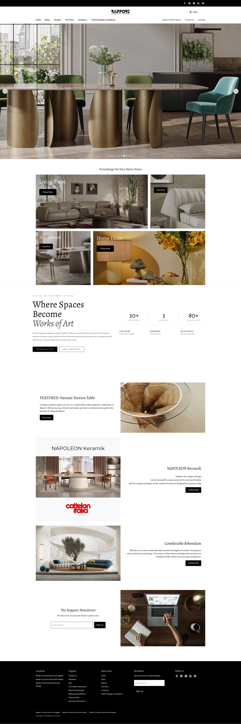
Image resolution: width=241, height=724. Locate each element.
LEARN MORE (193, 490)
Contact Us (189, 19)
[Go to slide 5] (119, 155)
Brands (57, 19)
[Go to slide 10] (132, 156)
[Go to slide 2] (111, 155)
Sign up (99, 624)
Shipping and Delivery (77, 694)
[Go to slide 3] (114, 155)
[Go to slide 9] (129, 155)
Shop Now (46, 417)
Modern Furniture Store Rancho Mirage (102, 712)
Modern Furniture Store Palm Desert (49, 679)
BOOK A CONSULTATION (71, 349)
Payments (72, 679)
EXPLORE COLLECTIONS (45, 349)
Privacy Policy (74, 697)
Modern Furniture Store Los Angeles (49, 675)
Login (195, 12)
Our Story (70, 19)
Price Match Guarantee (77, 686)
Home (38, 19)
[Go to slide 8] (126, 155)
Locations (82, 19)
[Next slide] (235, 91)
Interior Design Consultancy (103, 19)
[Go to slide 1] (109, 155)
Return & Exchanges (76, 690)
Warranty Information (77, 701)
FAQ (70, 683)
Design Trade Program (171, 19)
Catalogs (201, 19)
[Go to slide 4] (116, 155)
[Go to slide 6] (121, 155)
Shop (47, 19)
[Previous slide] (5, 91)
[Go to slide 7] (124, 155)
